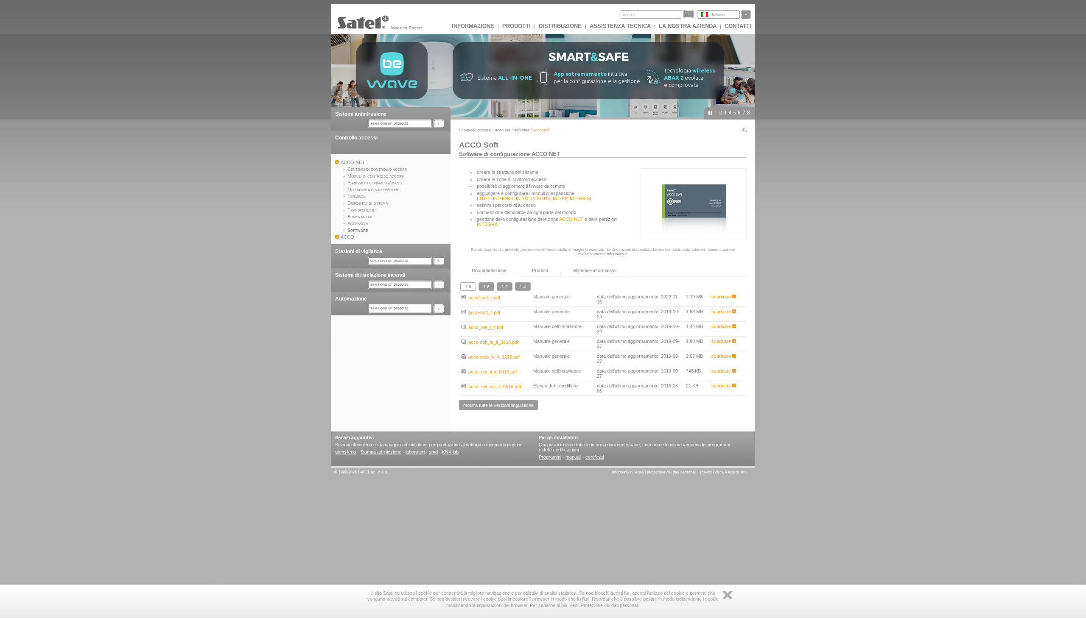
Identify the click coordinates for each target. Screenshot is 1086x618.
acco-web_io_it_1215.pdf (493, 356)
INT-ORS (540, 198)
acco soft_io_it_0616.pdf (492, 342)
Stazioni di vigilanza (358, 251)
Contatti (738, 26)
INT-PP (560, 198)
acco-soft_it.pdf (483, 297)
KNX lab (450, 451)
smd (433, 451)
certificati (594, 456)
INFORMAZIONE (473, 26)
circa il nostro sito (731, 472)
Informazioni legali (628, 472)
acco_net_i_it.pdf (484, 327)
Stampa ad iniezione (380, 451)
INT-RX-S (580, 198)
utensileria (345, 451)
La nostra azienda (688, 26)
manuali (573, 456)
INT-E (484, 198)
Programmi (550, 456)
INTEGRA (487, 224)
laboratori (415, 451)
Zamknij (727, 595)
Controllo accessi (356, 138)
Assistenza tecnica (620, 26)
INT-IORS (503, 198)
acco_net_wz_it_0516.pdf (493, 386)
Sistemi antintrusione (360, 114)
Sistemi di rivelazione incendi (370, 275)
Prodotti (516, 26)
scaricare (721, 296)
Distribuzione (560, 26)
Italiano (718, 15)
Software (521, 130)
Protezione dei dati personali (671, 472)
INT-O (522, 198)
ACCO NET (502, 130)
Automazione (351, 299)
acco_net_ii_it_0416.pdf (491, 371)
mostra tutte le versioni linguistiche (498, 405)
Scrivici (706, 472)
